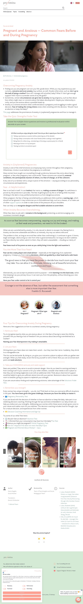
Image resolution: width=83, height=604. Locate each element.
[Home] (9, 3)
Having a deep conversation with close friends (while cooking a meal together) (37, 138)
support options (16, 203)
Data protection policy (42, 594)
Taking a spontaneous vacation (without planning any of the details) (34, 136)
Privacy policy (38, 571)
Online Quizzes (7, 12)
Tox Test (55, 421)
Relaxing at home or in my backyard (24, 143)
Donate (77, 3)
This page (7, 112)
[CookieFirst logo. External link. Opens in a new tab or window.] (3, 572)
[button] (5, 571)
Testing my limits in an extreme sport (25, 146)
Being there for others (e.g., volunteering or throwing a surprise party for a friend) (38, 141)
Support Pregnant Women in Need (66, 571)
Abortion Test (32, 419)
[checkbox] (4, 586)
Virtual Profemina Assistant (64, 567)
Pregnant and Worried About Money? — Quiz (24, 428)
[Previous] (4, 451)
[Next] (78, 451)
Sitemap (52, 594)
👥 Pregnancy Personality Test (16, 396)
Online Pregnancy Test (39, 423)
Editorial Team (13, 504)
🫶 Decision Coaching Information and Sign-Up (22, 412)
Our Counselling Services (63, 564)
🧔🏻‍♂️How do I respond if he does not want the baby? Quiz (26, 426)
